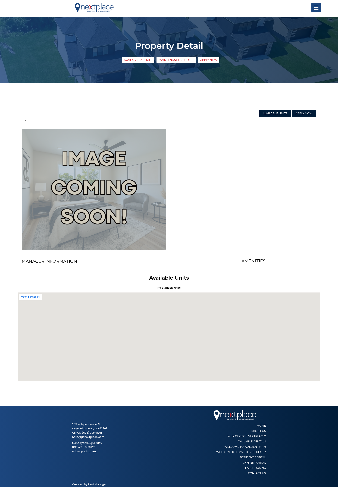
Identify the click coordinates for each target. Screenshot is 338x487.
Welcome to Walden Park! (245, 446)
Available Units (275, 113)
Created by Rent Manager (89, 484)
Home (261, 425)
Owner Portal (254, 462)
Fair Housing (255, 468)
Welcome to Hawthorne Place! (241, 452)
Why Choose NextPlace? (246, 436)
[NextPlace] (94, 8)
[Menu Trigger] (316, 7)
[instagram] (79, 459)
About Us (258, 431)
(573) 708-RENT (92, 432)
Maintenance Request (176, 60)
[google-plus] (84, 459)
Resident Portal (253, 457)
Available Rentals (138, 60)
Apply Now (208, 60)
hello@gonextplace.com (88, 437)
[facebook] (74, 459)
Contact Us (257, 473)
